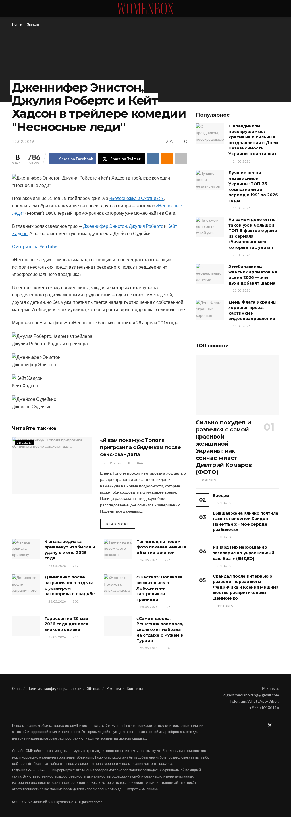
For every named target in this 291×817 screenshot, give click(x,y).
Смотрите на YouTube (34, 246)
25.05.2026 (148, 606)
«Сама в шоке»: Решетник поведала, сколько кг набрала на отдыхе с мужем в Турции (159, 629)
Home (17, 24)
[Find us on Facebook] (262, 726)
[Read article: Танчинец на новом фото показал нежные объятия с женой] (118, 549)
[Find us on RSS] (277, 726)
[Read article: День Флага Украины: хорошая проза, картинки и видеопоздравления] (210, 310)
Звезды (33, 24)
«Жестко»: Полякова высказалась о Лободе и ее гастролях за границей (159, 588)
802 (75, 601)
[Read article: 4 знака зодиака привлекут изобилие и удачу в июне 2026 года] (26, 549)
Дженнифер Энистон (105, 226)
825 (167, 606)
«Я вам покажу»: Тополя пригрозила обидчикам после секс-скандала (140, 447)
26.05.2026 (56, 565)
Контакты (135, 688)
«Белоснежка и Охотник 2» (136, 198)
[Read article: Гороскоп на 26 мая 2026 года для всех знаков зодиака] (26, 626)
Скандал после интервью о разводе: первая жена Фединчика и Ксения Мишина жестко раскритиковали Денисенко (245, 587)
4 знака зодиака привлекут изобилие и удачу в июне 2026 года (70, 550)
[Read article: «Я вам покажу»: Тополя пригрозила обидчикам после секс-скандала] (52, 465)
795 (167, 560)
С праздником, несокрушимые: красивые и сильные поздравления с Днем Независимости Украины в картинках (253, 139)
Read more (120, 524)
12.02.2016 (23, 141)
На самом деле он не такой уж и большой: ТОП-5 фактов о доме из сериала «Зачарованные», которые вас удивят (252, 233)
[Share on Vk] (153, 158)
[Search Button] (276, 8)
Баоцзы (221, 495)
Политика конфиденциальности (54, 688)
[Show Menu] (14, 8)
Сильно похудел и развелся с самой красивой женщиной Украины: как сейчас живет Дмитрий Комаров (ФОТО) (224, 447)
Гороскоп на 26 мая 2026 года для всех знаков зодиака (66, 624)
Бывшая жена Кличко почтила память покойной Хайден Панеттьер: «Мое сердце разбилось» (245, 521)
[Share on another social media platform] (181, 158)
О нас (17, 688)
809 (167, 648)
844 (139, 463)
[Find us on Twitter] (269, 726)
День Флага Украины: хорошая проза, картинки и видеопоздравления (253, 310)
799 (75, 637)
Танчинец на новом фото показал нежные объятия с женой (161, 547)
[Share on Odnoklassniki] (167, 158)
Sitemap (94, 688)
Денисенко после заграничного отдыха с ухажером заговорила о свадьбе (70, 585)
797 (75, 565)
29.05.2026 (112, 463)
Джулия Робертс (146, 226)
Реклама (113, 688)
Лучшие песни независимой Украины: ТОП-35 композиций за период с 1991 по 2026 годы (253, 186)
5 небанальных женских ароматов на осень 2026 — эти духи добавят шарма (252, 275)
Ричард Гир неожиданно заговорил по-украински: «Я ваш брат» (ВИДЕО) (243, 553)
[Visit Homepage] (145, 8)
